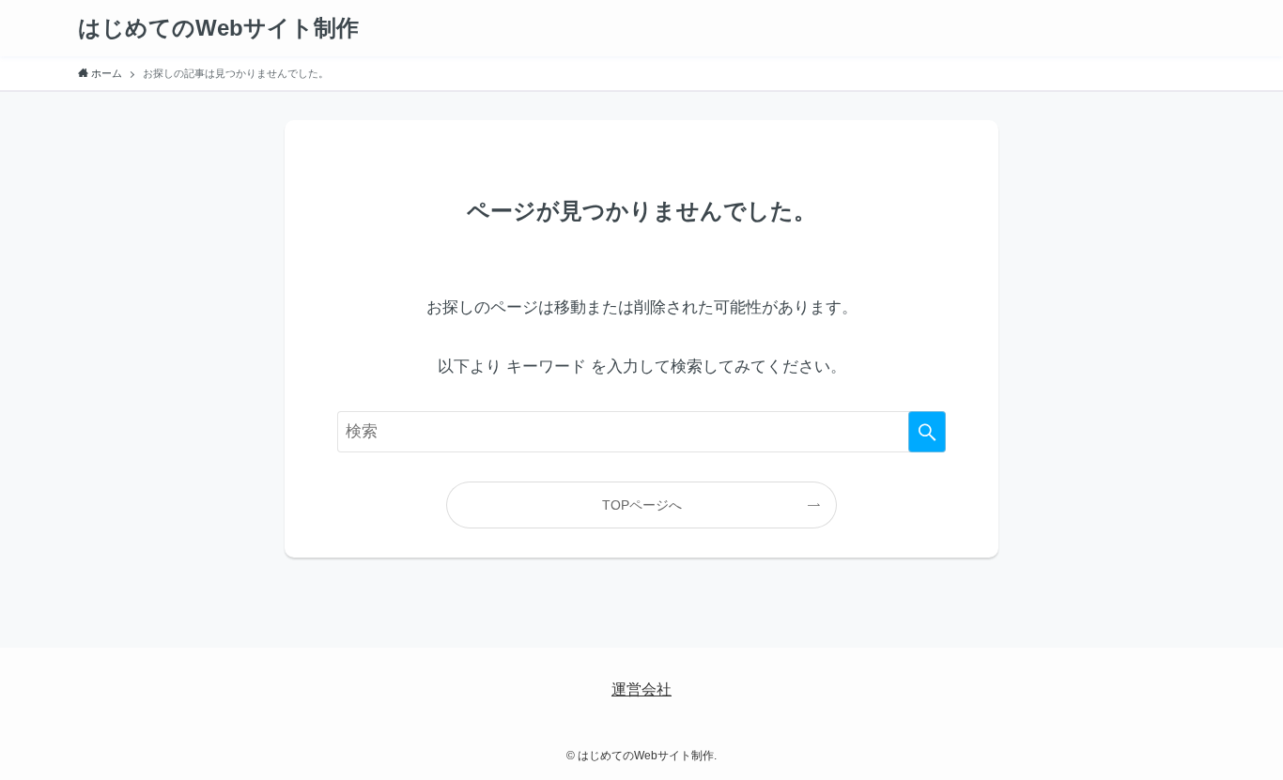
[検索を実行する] (927, 431)
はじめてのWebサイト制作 (218, 28)
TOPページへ (642, 504)
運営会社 (641, 689)
